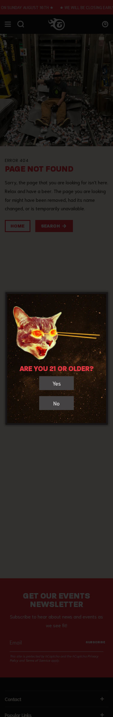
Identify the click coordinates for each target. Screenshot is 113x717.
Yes (56, 383)
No (56, 403)
